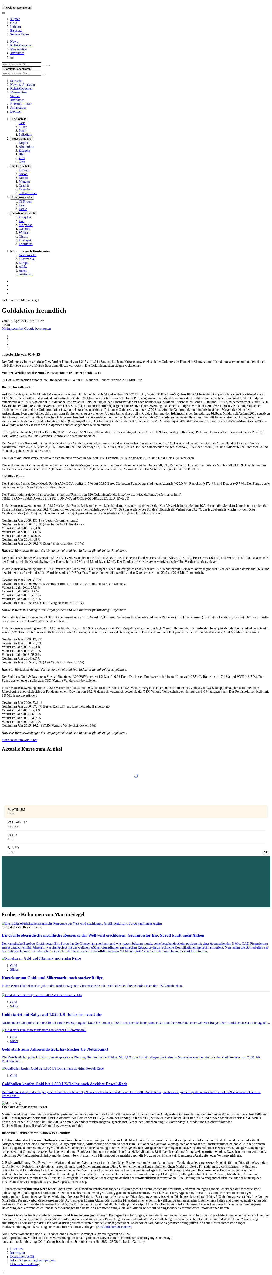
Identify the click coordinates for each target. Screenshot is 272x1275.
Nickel (23, 174)
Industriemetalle (21, 138)
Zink (22, 158)
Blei (21, 154)
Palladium (25, 134)
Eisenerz (16, 30)
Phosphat (25, 217)
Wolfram (24, 232)
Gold (13, 23)
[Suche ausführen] (48, 65)
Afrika (23, 266)
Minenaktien (18, 49)
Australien (26, 274)
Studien (15, 96)
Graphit (24, 185)
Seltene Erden (19, 34)
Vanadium (25, 189)
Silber (23, 127)
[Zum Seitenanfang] (3, 1272)
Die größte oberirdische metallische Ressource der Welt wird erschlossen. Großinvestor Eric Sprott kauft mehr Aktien (103, 935)
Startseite (16, 81)
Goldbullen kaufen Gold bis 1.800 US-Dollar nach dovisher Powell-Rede (65, 1084)
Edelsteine (26, 244)
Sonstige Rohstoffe (23, 213)
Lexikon (15, 111)
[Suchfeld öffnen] (12, 58)
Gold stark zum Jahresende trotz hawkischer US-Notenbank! (55, 1049)
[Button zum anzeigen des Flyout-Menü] (3, 4)
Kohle (23, 209)
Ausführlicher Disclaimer (114, 1227)
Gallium (24, 229)
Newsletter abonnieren (17, 7)
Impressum (17, 1252)
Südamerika (27, 259)
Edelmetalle (19, 119)
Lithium (15, 26)
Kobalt (23, 178)
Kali (21, 221)
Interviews (17, 53)
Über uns (16, 1249)
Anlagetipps (18, 107)
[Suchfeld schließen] (43, 65)
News (14, 41)
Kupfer (15, 19)
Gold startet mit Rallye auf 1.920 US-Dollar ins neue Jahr (52, 1014)
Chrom (23, 236)
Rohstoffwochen (21, 45)
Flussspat (25, 240)
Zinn (22, 162)
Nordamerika (27, 255)
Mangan (24, 181)
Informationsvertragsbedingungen (32, 1260)
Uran (22, 205)
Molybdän (26, 225)
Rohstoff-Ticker (20, 104)
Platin (22, 130)
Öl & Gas (25, 201)
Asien (23, 270)
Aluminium (26, 146)
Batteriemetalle (21, 166)
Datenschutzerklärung (25, 1264)
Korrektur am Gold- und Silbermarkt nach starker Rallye (52, 977)
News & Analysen (22, 84)
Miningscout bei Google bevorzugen (26, 328)
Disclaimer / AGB (22, 1256)
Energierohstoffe (22, 197)
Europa (23, 263)
